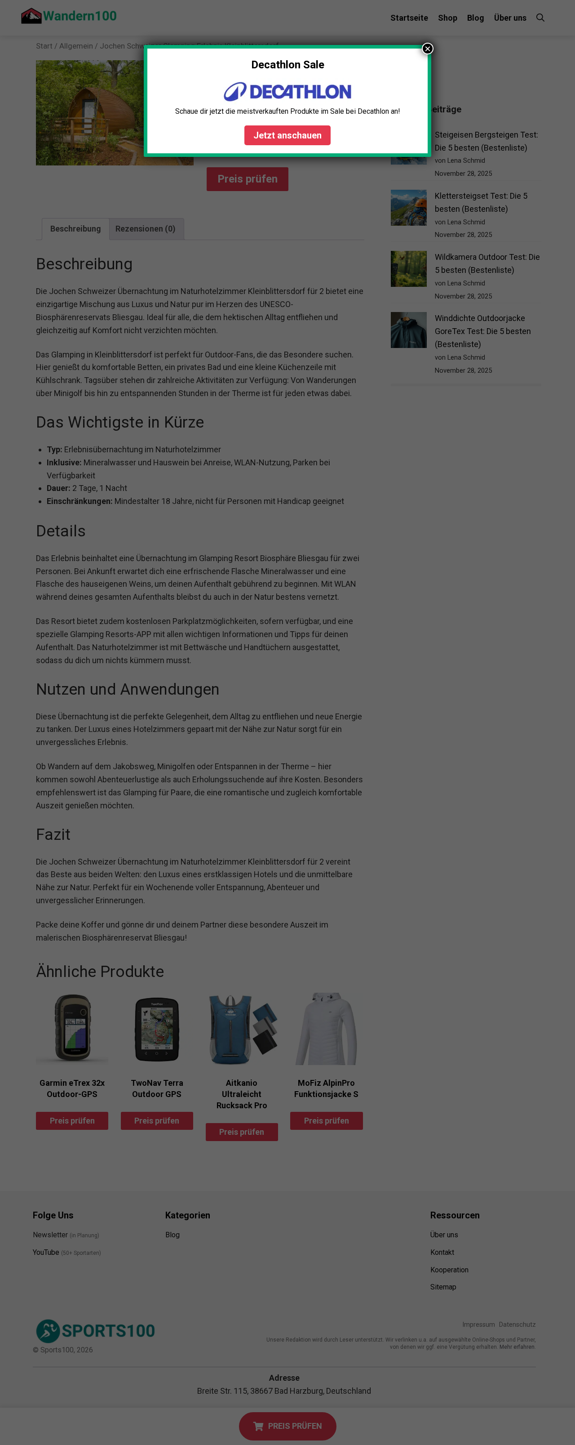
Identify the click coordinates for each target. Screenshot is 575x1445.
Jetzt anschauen (287, 135)
